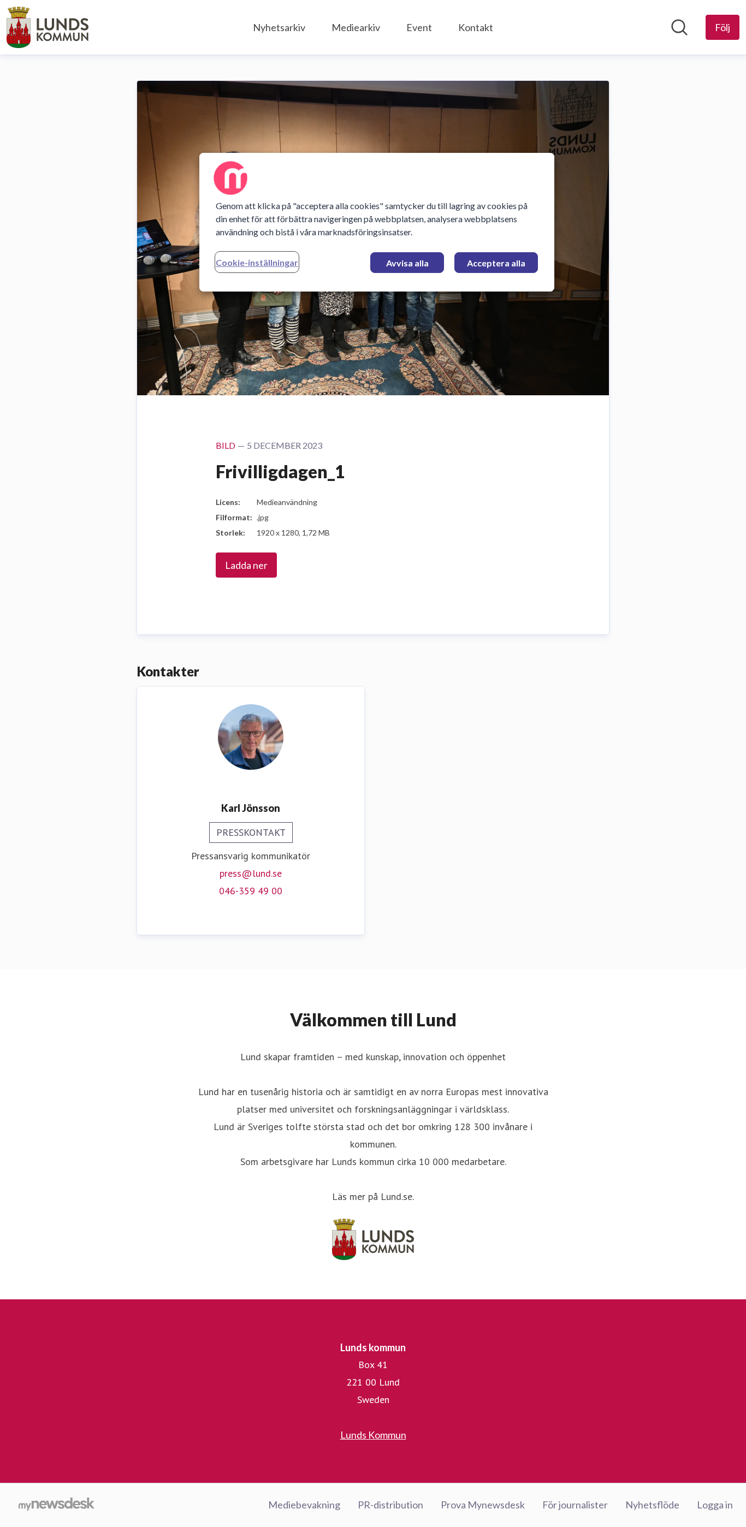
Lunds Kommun (373, 1435)
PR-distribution (390, 1505)
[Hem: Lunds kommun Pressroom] (47, 27)
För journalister (575, 1505)
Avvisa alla (407, 263)
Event (419, 27)
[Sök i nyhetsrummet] (679, 27)
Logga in (715, 1505)
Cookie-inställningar (257, 262)
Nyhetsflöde (652, 1505)
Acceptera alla (496, 263)
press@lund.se (251, 873)
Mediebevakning (304, 1505)
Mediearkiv (355, 27)
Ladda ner (246, 565)
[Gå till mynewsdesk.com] (56, 1505)
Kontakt (475, 27)
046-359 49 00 (250, 890)
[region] (376, 222)
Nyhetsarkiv (279, 27)
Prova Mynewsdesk (483, 1505)
